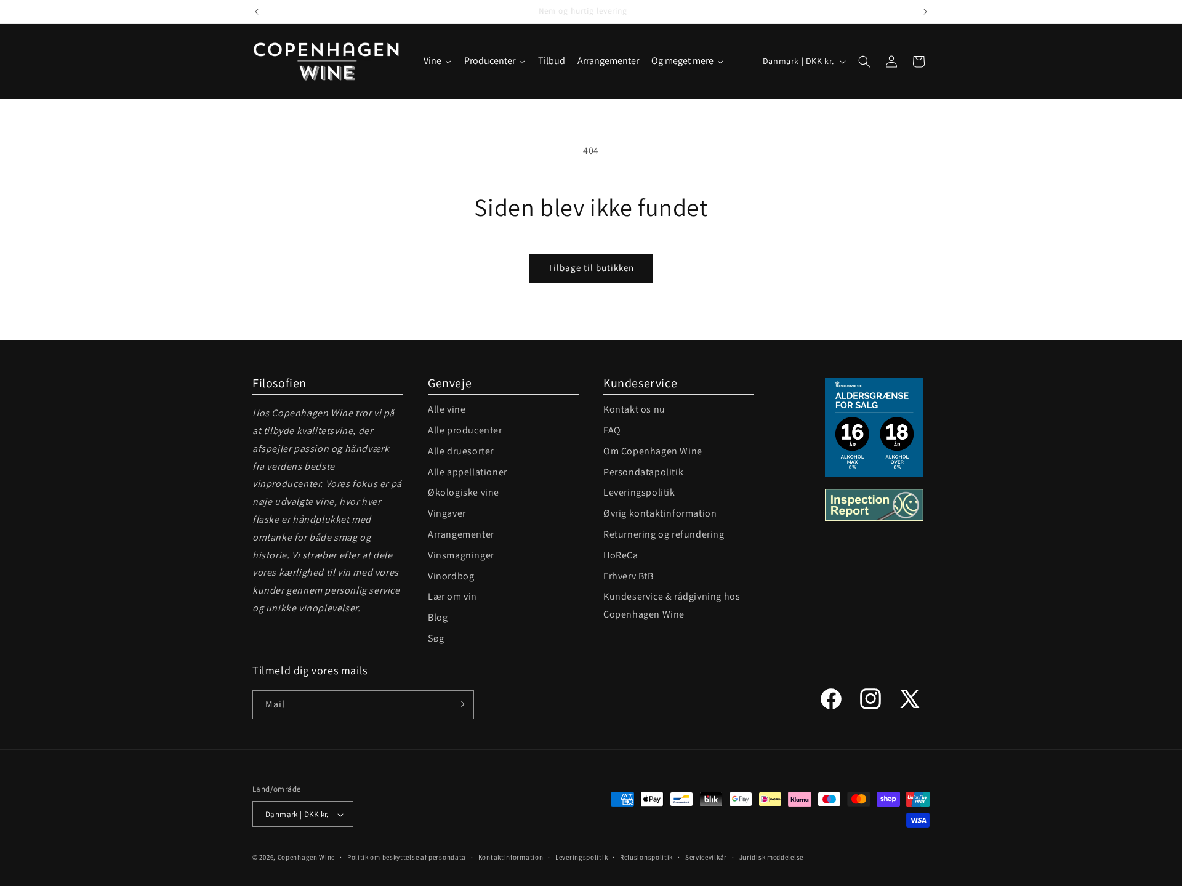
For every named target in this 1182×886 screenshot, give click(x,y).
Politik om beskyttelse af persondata (406, 857)
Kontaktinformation (511, 857)
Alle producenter (465, 430)
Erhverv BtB (628, 576)
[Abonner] (459, 704)
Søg (436, 638)
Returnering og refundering (664, 534)
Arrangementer (461, 534)
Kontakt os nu (634, 409)
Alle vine (446, 409)
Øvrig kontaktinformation (660, 513)
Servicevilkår (706, 857)
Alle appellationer (467, 471)
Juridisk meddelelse (771, 857)
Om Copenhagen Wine (652, 451)
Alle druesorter (461, 451)
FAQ (612, 430)
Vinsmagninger (461, 555)
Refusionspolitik (646, 857)
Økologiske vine (463, 492)
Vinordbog (451, 576)
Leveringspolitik (639, 492)
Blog (438, 617)
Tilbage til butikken (591, 267)
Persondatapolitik (643, 471)
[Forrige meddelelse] (256, 11)
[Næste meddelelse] (925, 11)
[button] (864, 61)
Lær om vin (452, 596)
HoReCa (620, 555)
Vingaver (447, 513)
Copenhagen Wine (307, 857)
